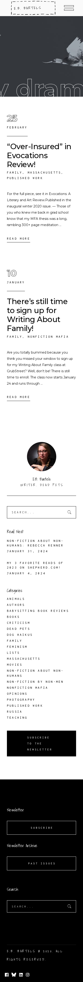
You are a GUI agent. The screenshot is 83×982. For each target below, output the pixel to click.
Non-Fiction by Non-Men (35, 681)
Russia (14, 711)
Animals (16, 599)
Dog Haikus (20, 634)
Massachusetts (44, 172)
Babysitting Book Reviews (38, 611)
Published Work (25, 178)
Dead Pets (18, 628)
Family (14, 172)
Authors (16, 605)
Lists (13, 652)
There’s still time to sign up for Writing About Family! (37, 315)
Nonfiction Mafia (48, 336)
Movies (14, 664)
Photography (21, 699)
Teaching (17, 717)
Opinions (17, 693)
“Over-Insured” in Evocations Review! (39, 155)
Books (13, 617)
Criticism (18, 623)
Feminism (17, 646)
